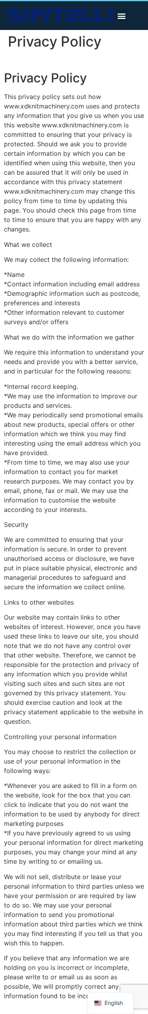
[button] (121, 15)
